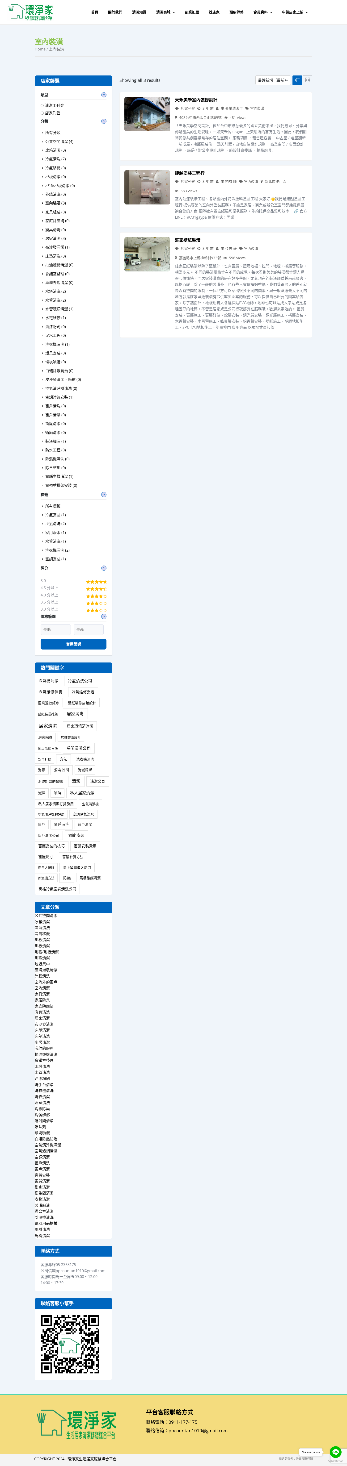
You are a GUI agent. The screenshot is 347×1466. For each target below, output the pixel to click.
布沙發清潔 (57, 247)
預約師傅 (236, 12)
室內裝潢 (257, 108)
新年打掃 (44, 759)
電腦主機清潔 (59, 476)
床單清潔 (42, 1030)
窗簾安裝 (42, 1175)
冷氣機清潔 (48, 680)
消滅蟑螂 (85, 769)
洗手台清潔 (44, 1084)
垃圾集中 (42, 963)
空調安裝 (55, 559)
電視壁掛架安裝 (61, 485)
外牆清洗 (55, 194)
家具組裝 (55, 212)
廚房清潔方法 (48, 748)
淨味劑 (40, 1126)
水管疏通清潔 (59, 309)
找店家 (214, 12)
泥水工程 (55, 335)
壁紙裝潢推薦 (48, 714)
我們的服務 (44, 1048)
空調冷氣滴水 (83, 814)
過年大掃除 (46, 867)
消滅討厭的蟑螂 (50, 781)
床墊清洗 (55, 256)
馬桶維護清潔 (90, 877)
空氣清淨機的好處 (51, 814)
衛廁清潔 (55, 432)
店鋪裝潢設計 (71, 737)
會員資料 (261, 12)
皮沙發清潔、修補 (63, 379)
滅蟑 (41, 793)
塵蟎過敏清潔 (46, 969)
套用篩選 (73, 644)
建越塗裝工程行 (190, 173)
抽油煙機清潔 (59, 264)
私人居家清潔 (82, 792)
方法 (63, 759)
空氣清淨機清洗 (61, 388)
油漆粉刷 (55, 326)
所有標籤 (52, 506)
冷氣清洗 (55, 159)
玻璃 (57, 793)
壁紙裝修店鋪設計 (82, 702)
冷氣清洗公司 (80, 680)
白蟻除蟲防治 (59, 370)
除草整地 (55, 467)
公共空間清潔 (59, 141)
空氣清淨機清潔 (48, 1145)
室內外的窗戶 (46, 982)
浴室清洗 (42, 1102)
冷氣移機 (55, 168)
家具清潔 (42, 994)
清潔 (76, 781)
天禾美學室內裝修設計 (196, 100)
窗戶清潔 (55, 414)
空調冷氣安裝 (59, 397)
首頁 (94, 12)
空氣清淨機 (90, 804)
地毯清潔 (42, 957)
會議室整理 (57, 273)
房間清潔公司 (79, 748)
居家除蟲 (45, 737)
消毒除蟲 (42, 1108)
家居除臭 (42, 1000)
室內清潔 (42, 988)
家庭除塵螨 (57, 220)
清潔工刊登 (54, 105)
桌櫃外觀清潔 (59, 282)
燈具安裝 (55, 353)
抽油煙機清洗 (46, 1054)
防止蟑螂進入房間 (77, 867)
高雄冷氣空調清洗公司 (57, 888)
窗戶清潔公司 (48, 835)
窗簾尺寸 (45, 856)
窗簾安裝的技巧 (51, 846)
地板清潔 (55, 176)
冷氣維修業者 (83, 692)
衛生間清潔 (44, 1193)
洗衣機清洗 (57, 344)
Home (40, 49)
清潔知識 (139, 12)
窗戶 (41, 824)
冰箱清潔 (55, 150)
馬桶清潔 (42, 1235)
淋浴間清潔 (44, 1120)
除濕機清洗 (57, 459)
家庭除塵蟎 (44, 1006)
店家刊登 (52, 113)
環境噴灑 (55, 361)
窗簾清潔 (55, 423)
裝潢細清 (55, 441)
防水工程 (55, 450)
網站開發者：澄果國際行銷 (296, 1459)
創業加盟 (192, 12)
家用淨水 (55, 532)
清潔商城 (163, 12)
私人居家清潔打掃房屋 (56, 803)
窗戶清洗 (55, 405)
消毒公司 (61, 769)
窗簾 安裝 (76, 835)
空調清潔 (42, 1157)
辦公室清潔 (44, 1211)
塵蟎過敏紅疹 (48, 702)
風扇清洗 (42, 1229)
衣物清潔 (42, 1199)
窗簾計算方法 (73, 856)
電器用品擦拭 (46, 1223)
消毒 (41, 769)
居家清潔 (55, 238)
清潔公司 (97, 781)
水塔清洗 (55, 291)
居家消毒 (75, 713)
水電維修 (55, 317)
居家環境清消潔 (80, 726)
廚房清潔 (42, 1042)
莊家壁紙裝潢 (187, 240)
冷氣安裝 (55, 514)
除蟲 (67, 877)
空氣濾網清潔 (46, 1151)
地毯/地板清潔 (60, 185)
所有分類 (52, 132)
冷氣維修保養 (50, 692)
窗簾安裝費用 (85, 846)
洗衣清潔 (42, 1096)
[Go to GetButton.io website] (335, 1461)
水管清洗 (55, 300)
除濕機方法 (46, 878)
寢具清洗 (55, 229)
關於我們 (115, 12)
